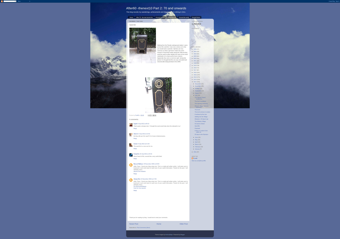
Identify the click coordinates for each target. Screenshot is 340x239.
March (197, 144)
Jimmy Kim (137, 179)
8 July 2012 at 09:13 (143, 123)
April (196, 142)
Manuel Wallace (138, 164)
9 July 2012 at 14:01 (144, 133)
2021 (195, 60)
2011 (195, 152)
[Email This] (149, 115)
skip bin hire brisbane (140, 171)
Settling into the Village (201, 116)
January (197, 149)
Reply (135, 128)
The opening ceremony (201, 103)
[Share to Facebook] (154, 115)
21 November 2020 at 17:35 (148, 179)
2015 (195, 74)
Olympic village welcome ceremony (201, 106)
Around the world (184, 17)
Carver (136, 143)
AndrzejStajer (169, 234)
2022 (195, 58)
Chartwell (197, 128)
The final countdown (200, 101)
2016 (195, 72)
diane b (136, 133)
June (196, 137)
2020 (195, 63)
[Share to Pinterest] (155, 115)
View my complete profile (199, 160)
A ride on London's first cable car (201, 131)
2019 (195, 65)
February (198, 146)
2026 (195, 49)
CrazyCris (136, 154)
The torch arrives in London (202, 112)
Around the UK (172, 17)
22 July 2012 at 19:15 (146, 154)
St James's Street (200, 123)
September (198, 91)
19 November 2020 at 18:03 (151, 164)
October (197, 88)
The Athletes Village (200, 121)
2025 (195, 51)
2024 (195, 53)
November (198, 86)
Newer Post (133, 224)
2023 (195, 56)
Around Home (196, 17)
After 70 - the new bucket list (144, 17)
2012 (195, 81)
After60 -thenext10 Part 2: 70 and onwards (156, 8)
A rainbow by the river (201, 114)
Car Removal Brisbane (140, 186)
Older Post (184, 224)
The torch (197, 109)
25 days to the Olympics (201, 134)
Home (131, 17)
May (196, 139)
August (197, 93)
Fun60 (195, 158)
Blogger (182, 234)
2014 (195, 77)
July (196, 95)
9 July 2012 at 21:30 (143, 143)
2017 (195, 70)
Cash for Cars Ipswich (140, 188)
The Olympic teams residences (200, 98)
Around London (160, 17)
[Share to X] (152, 115)
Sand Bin (197, 126)
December (198, 84)
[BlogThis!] (150, 115)
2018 (195, 67)
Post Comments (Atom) (143, 227)
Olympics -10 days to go (201, 119)
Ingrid (135, 123)
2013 (195, 79)
